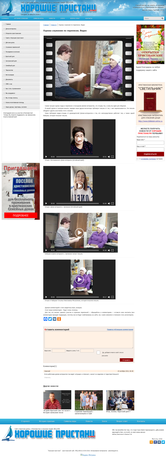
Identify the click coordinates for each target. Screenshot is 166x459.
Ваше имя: (47, 350)
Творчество (9, 70)
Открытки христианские (13, 33)
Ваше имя (141, 140)
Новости (52, 18)
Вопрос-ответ (75, 18)
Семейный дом (10, 65)
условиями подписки (148, 159)
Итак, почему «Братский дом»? (118, 411)
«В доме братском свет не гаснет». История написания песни (57, 411)
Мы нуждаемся (10, 93)
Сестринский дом (11, 61)
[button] (79, 139)
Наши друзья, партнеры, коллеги (16, 107)
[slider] (77, 156)
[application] (79, 139)
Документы (9, 79)
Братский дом (10, 56)
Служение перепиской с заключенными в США (84, 412)
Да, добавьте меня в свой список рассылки (112, 354)
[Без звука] (109, 157)
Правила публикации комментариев (120, 329)
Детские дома (10, 42)
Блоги (63, 18)
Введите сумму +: (72, 350)
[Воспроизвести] (46, 157)
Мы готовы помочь (12, 98)
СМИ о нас (9, 84)
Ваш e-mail (141, 146)
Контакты (88, 18)
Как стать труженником (13, 88)
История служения (21, 18)
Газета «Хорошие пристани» (15, 38)
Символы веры (38, 18)
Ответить (47, 377)
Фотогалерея (10, 75)
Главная (8, 24)
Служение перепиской (13, 47)
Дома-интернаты (11, 28)
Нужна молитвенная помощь (15, 102)
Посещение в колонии (13, 52)
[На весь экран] (112, 157)
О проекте (5, 18)
